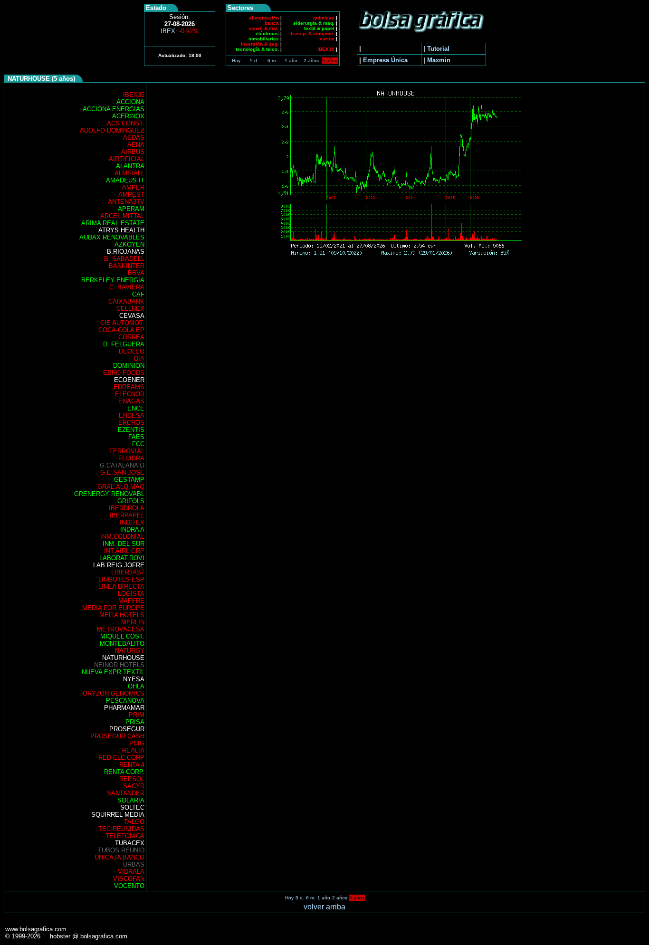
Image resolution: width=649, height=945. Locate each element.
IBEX (180, 31)
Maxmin (438, 60)
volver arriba (324, 907)
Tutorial (438, 48)
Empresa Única (385, 60)
